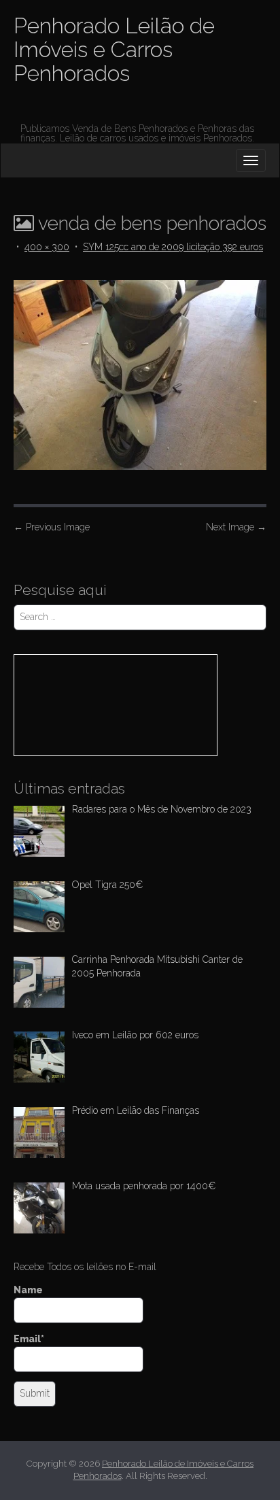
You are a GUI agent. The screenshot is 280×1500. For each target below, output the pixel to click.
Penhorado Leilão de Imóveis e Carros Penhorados (114, 49)
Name (28, 1289)
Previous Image (52, 527)
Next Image (236, 527)
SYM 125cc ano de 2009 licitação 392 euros (173, 246)
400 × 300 (46, 246)
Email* (29, 1338)
